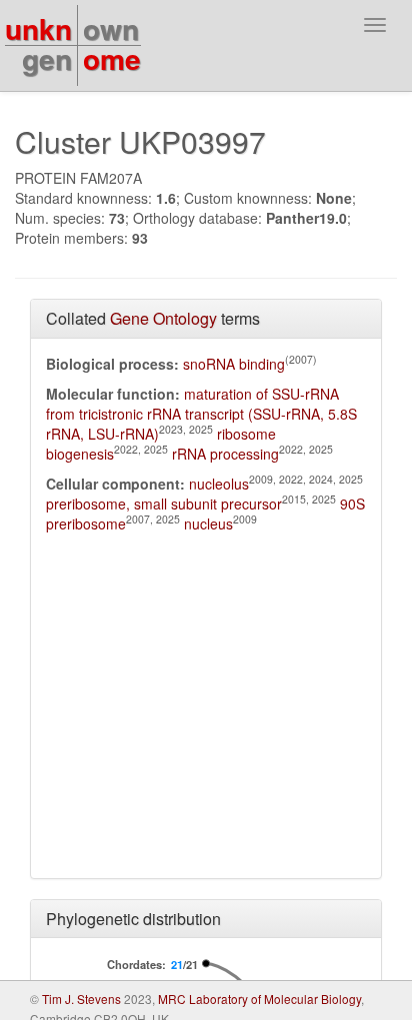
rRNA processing (225, 454)
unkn (38, 28)
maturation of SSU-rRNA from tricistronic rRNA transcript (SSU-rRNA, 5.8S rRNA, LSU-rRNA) (201, 414)
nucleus (208, 523)
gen (47, 58)
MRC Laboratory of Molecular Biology (259, 998)
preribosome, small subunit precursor (164, 503)
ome (112, 58)
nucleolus (219, 484)
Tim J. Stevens (81, 998)
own (111, 28)
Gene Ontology (163, 318)
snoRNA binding (234, 364)
